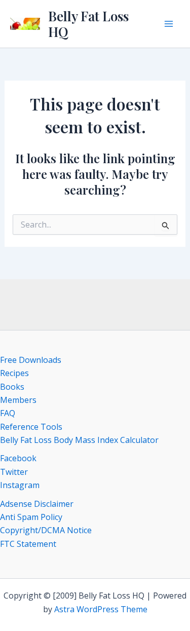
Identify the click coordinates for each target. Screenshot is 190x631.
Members (18, 399)
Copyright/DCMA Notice (46, 530)
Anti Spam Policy (31, 517)
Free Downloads (30, 359)
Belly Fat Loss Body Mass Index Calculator (79, 440)
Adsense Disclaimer (36, 503)
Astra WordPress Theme (100, 609)
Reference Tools (31, 426)
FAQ (7, 413)
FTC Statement (28, 543)
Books (12, 386)
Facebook (18, 458)
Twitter (14, 471)
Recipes (14, 373)
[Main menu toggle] (169, 24)
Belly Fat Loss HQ (88, 24)
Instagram (20, 485)
